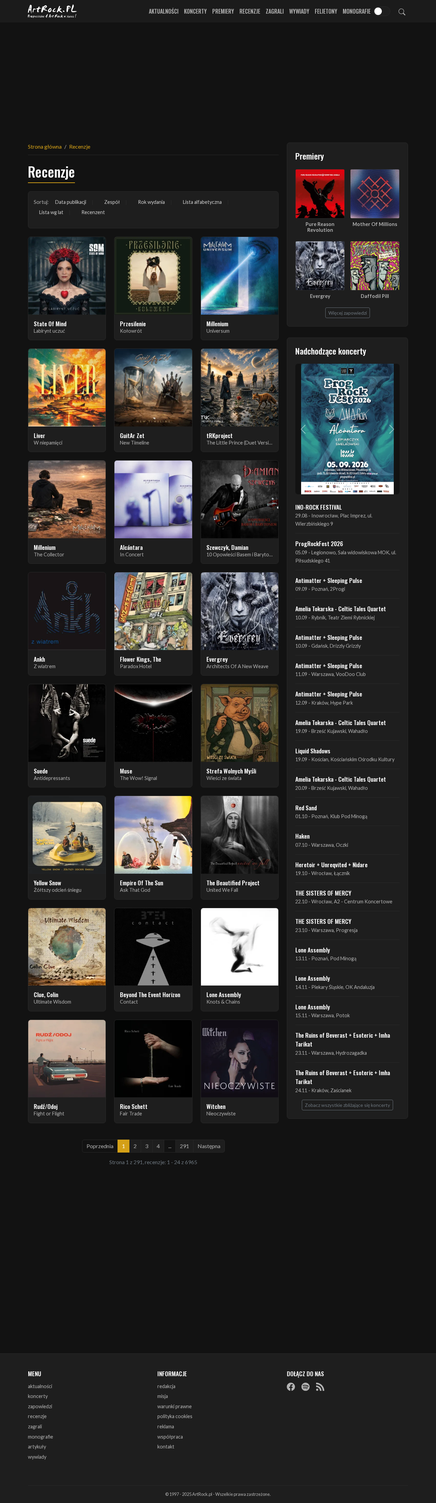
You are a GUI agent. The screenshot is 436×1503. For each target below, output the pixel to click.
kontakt (165, 1446)
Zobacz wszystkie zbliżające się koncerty (347, 1105)
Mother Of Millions (375, 224)
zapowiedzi (40, 1406)
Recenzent (93, 212)
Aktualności (163, 11)
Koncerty (195, 11)
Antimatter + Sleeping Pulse (328, 580)
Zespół (112, 202)
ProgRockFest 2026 (319, 543)
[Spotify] (305, 1387)
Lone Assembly (312, 949)
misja (162, 1396)
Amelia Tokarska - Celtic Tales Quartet (340, 608)
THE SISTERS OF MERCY (323, 892)
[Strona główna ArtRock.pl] (52, 11)
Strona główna (45, 146)
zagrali (35, 1426)
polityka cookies (174, 1416)
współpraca (170, 1437)
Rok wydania (151, 202)
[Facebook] (291, 1387)
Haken (302, 835)
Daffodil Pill (375, 296)
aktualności (40, 1386)
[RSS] (320, 1387)
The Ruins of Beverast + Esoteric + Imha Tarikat (342, 1039)
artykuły (37, 1446)
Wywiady (299, 11)
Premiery (223, 11)
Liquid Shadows (312, 750)
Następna (209, 1146)
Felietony (326, 11)
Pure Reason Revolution (320, 227)
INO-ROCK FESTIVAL (318, 506)
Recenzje (249, 11)
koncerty (38, 1396)
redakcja (166, 1386)
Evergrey (320, 296)
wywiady (37, 1457)
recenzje (37, 1416)
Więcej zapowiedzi (347, 313)
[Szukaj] (402, 11)
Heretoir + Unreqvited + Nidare (331, 864)
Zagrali (275, 11)
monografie (40, 1437)
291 (184, 1146)
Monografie (357, 11)
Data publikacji (70, 202)
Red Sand (306, 807)
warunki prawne (174, 1406)
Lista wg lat (51, 212)
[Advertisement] (218, 78)
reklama (165, 1426)
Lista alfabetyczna (202, 202)
